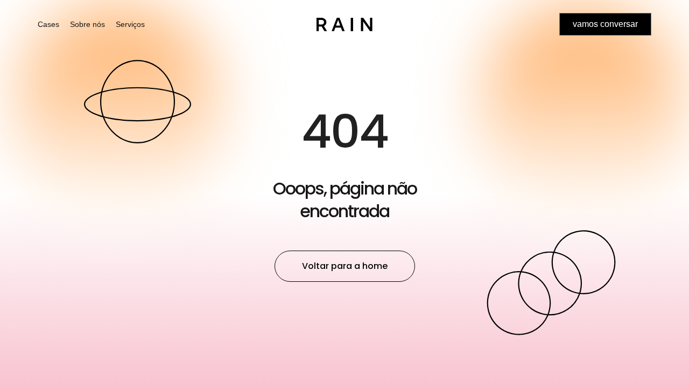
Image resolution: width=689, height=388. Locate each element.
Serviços (130, 24)
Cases (48, 24)
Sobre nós (87, 24)
